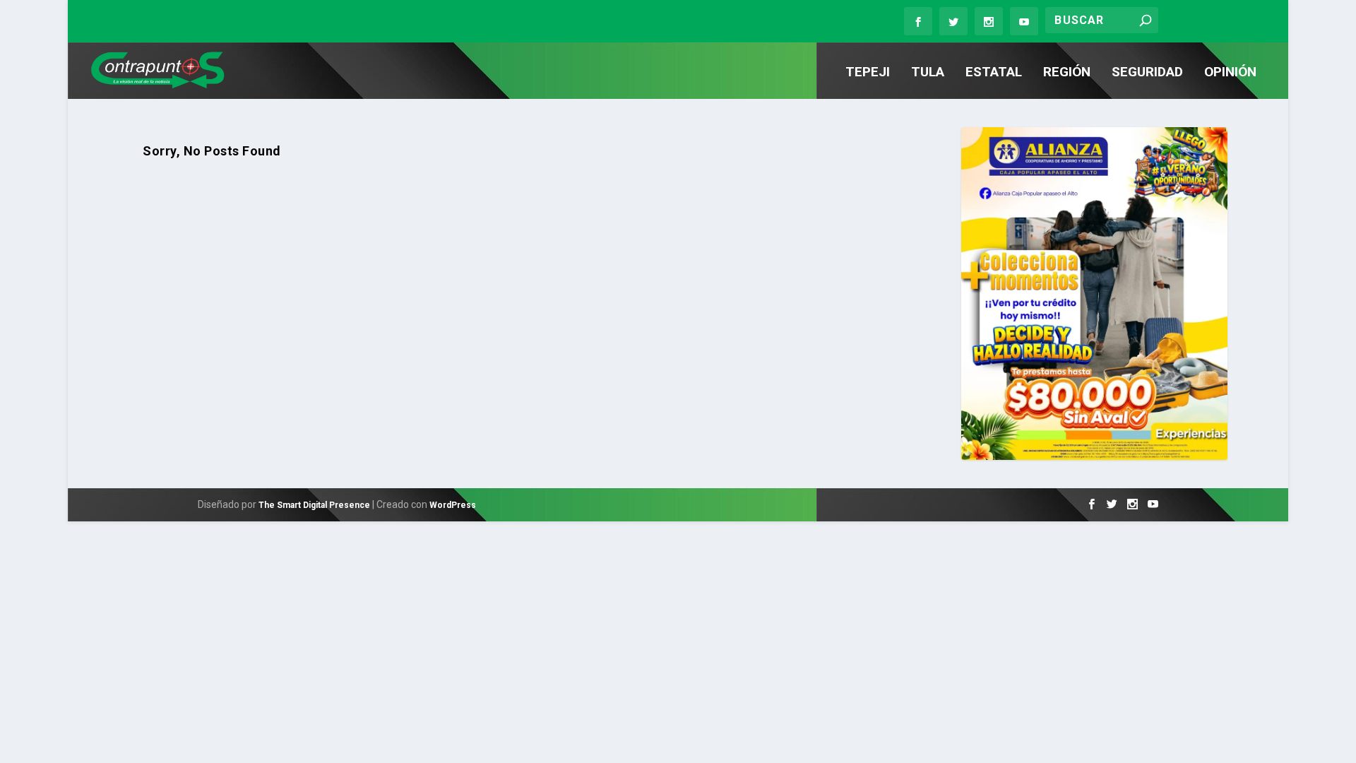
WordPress (452, 505)
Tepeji (867, 73)
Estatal (993, 73)
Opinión (1230, 73)
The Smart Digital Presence (314, 505)
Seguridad (1147, 73)
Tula (927, 73)
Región (1066, 73)
